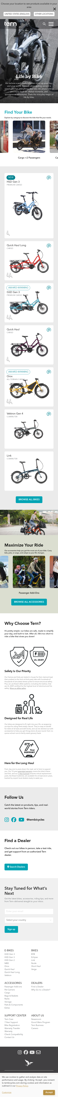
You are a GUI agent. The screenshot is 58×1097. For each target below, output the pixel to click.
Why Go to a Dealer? (40, 990)
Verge (34, 969)
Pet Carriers (10, 990)
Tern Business (37, 1025)
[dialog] (29, 1085)
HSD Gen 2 (10, 960)
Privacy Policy (22, 1086)
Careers (34, 1028)
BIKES (34, 950)
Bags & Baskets (11, 996)
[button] (51, 24)
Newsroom (36, 1019)
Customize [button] (6, 1092)
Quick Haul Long (12, 972)
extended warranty (25, 771)
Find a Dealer (37, 987)
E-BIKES (9, 950)
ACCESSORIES (13, 983)
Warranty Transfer (12, 1028)
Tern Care (9, 1019)
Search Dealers (17, 867)
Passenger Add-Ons (29, 593)
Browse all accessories (29, 602)
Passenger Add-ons (13, 987)
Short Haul (36, 966)
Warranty (8, 1031)
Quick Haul (9, 969)
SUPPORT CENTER (15, 1015)
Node (33, 963)
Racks (7, 999)
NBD (7, 963)
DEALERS (36, 983)
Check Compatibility (14, 1034)
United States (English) (17, 14)
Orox (7, 966)
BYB (33, 954)
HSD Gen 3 (10, 957)
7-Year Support (23, 774)
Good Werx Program (40, 1022)
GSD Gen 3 (10, 954)
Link (33, 960)
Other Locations (44, 14)
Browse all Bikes (29, 500)
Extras (7, 1008)
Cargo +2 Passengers (29, 158)
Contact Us (9, 1037)
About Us (37, 1015)
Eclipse (34, 957)
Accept (49, 1092)
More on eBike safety (18, 688)
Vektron (8, 975)
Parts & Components (14, 1005)
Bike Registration (12, 1025)
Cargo (7, 993)
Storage (8, 1002)
